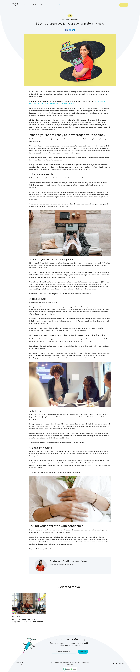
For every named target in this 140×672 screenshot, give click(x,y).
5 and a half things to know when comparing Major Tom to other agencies (28, 621)
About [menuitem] (42, 5)
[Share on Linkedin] (73, 30)
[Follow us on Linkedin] (122, 663)
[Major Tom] (14, 4)
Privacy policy (70, 664)
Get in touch (124, 5)
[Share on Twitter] (70, 30)
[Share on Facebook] (66, 30)
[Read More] (29, 603)
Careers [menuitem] (51, 5)
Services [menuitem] (26, 5)
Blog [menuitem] (60, 5)
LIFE (22, 616)
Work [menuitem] (34, 5)
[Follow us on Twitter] (116, 663)
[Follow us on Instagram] (119, 663)
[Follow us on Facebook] (113, 663)
